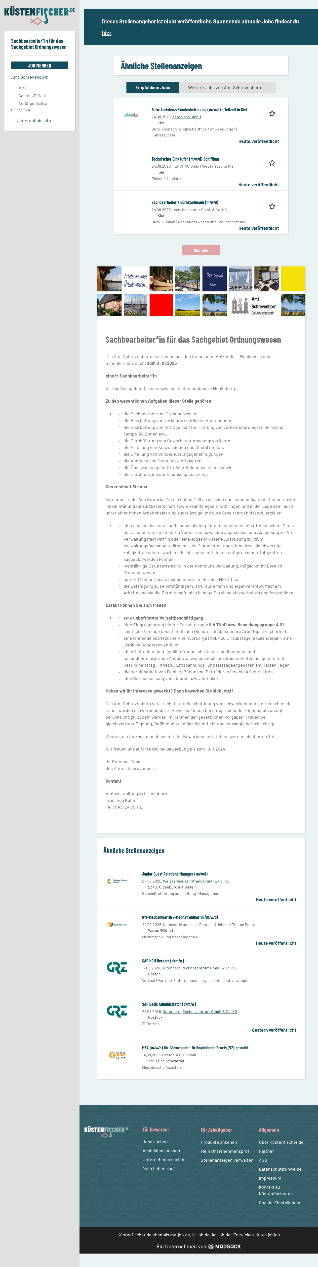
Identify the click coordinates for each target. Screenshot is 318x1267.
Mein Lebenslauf (159, 1168)
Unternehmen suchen (164, 1159)
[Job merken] (274, 113)
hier (106, 32)
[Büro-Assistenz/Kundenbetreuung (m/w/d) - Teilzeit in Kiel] (130, 114)
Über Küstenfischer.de (281, 1142)
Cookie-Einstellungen (280, 1202)
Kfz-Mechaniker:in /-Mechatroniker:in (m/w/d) (180, 917)
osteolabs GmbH (186, 116)
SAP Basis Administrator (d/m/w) (169, 1004)
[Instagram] (98, 1149)
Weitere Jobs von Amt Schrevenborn (224, 87)
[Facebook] (89, 1149)
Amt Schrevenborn (29, 77)
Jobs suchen (155, 1141)
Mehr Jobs (201, 250)
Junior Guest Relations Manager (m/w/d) (175, 874)
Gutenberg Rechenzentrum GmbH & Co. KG (199, 967)
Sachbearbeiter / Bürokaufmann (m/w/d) (185, 202)
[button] (308, 27)
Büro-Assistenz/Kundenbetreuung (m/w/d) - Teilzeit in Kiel (199, 109)
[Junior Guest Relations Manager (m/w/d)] (117, 880)
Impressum (270, 1178)
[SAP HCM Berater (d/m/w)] (117, 967)
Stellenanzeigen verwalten (227, 1160)
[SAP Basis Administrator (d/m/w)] (117, 1011)
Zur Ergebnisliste (34, 120)
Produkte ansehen (219, 1142)
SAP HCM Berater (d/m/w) (163, 960)
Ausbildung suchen (161, 1150)
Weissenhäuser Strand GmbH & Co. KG (196, 881)
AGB (263, 1160)
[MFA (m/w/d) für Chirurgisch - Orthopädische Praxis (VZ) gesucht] (117, 1054)
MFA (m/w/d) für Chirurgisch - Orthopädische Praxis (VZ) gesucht (195, 1047)
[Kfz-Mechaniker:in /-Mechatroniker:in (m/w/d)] (117, 924)
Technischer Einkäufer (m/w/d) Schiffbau (185, 159)
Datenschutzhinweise (280, 1169)
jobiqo (274, 1234)
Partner (266, 1151)
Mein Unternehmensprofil (226, 1151)
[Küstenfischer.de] (39, 15)
